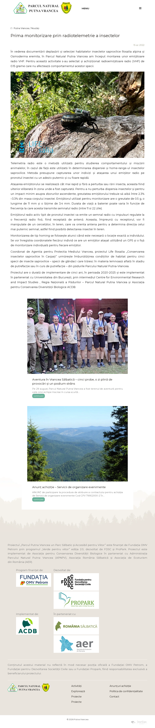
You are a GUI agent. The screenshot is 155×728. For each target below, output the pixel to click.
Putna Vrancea (21, 28)
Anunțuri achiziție (120, 686)
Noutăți (35, 28)
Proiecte (76, 696)
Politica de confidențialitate (126, 691)
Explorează (78, 691)
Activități (76, 686)
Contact (114, 696)
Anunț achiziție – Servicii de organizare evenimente (69, 487)
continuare (38, 396)
